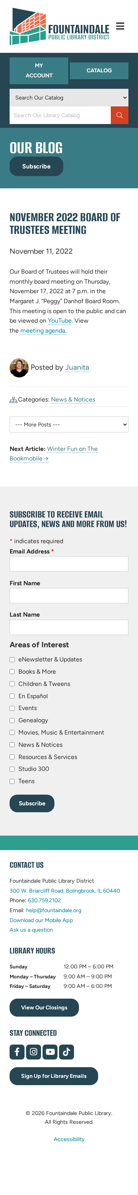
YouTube (60, 321)
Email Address (32, 551)
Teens (26, 781)
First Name (25, 583)
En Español (33, 696)
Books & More (37, 671)
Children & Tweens (44, 683)
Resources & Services (47, 757)
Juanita (77, 367)
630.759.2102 (44, 900)
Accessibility (69, 1138)
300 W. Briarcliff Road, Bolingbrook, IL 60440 (65, 890)
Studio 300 (33, 768)
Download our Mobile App (41, 920)
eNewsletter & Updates (50, 659)
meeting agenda (42, 331)
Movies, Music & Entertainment (61, 732)
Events (27, 708)
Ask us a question (31, 929)
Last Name (25, 614)
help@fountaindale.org (53, 910)
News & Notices (73, 399)
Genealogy (33, 720)
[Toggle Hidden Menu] (120, 26)
